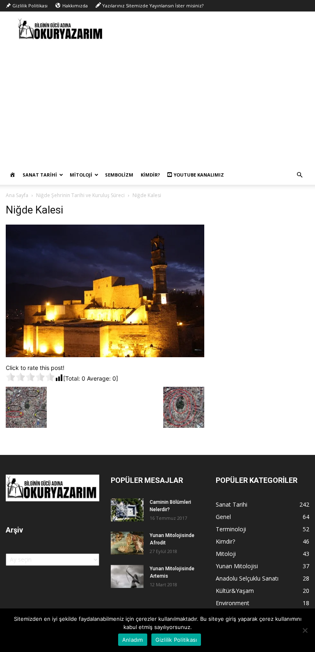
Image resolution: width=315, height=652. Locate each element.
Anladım (132, 639)
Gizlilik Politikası (176, 639)
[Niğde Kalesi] (105, 354)
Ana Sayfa (17, 195)
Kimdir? (150, 175)
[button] (299, 175)
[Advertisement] (157, 103)
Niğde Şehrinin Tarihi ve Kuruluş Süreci (80, 195)
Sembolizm (119, 175)
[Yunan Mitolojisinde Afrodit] (127, 543)
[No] (305, 630)
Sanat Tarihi (40, 175)
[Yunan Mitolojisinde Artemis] (127, 576)
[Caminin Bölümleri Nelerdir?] (127, 509)
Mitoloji (81, 175)
